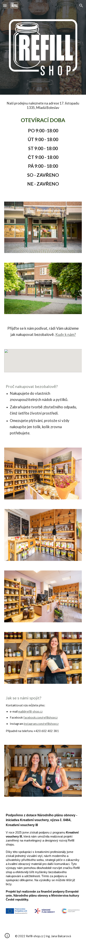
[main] (43, 145)
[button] (5, 5)
